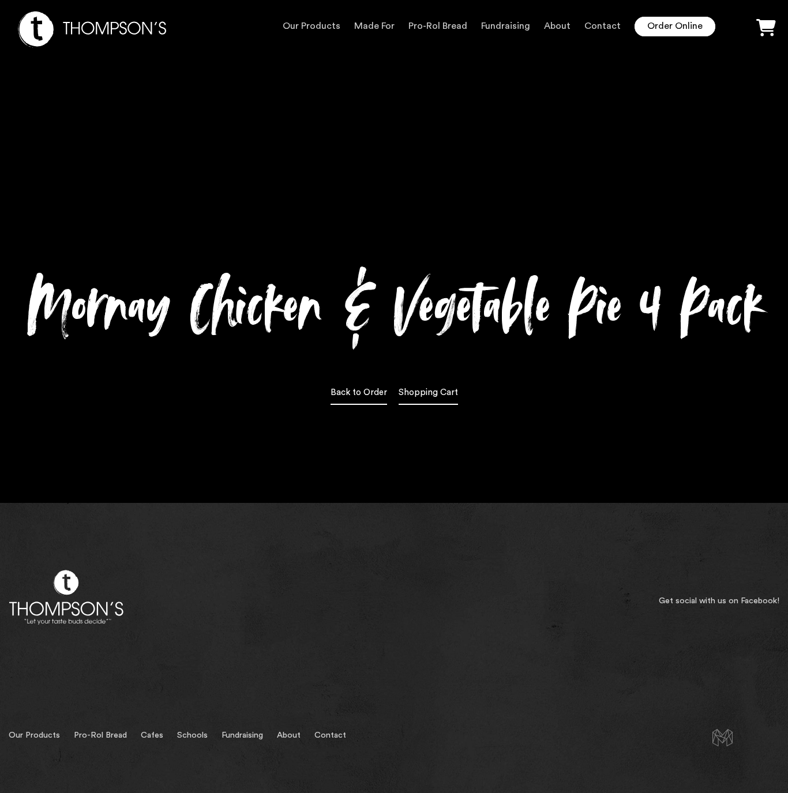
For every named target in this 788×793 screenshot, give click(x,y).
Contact (602, 26)
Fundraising (505, 26)
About (557, 26)
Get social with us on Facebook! (719, 600)
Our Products (311, 26)
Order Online (675, 26)
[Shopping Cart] (766, 28)
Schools (192, 735)
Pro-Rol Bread (437, 26)
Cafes (152, 735)
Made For (374, 26)
